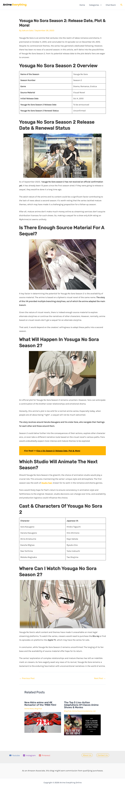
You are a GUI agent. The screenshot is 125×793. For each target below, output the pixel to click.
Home (82, 5)
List (94, 711)
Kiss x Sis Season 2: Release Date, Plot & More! (58, 450)
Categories (94, 5)
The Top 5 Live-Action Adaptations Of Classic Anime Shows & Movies (81, 705)
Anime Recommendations (82, 711)
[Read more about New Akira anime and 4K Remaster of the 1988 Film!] (42, 722)
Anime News (29, 709)
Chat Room (111, 5)
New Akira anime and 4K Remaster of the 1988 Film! (40, 703)
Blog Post (38, 709)
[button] (100, 5)
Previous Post (27, 678)
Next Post (100, 678)
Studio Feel (46, 483)
